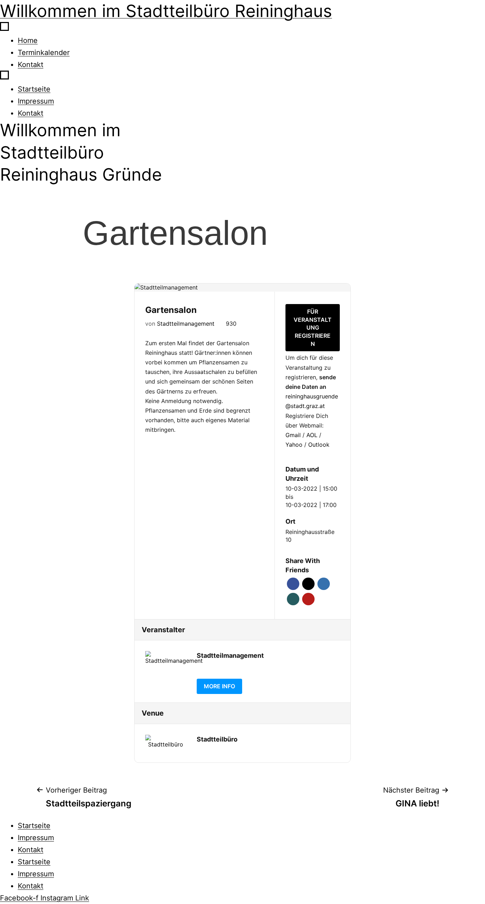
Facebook (293, 584)
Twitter (308, 584)
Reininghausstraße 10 (309, 536)
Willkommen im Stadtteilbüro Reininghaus (166, 10)
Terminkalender (44, 52)
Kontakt (30, 64)
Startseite (34, 89)
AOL (312, 435)
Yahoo (294, 444)
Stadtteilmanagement (185, 323)
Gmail (294, 435)
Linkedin (323, 584)
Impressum (36, 101)
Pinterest (308, 599)
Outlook (318, 444)
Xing (293, 599)
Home (28, 40)
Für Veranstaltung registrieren (313, 327)
